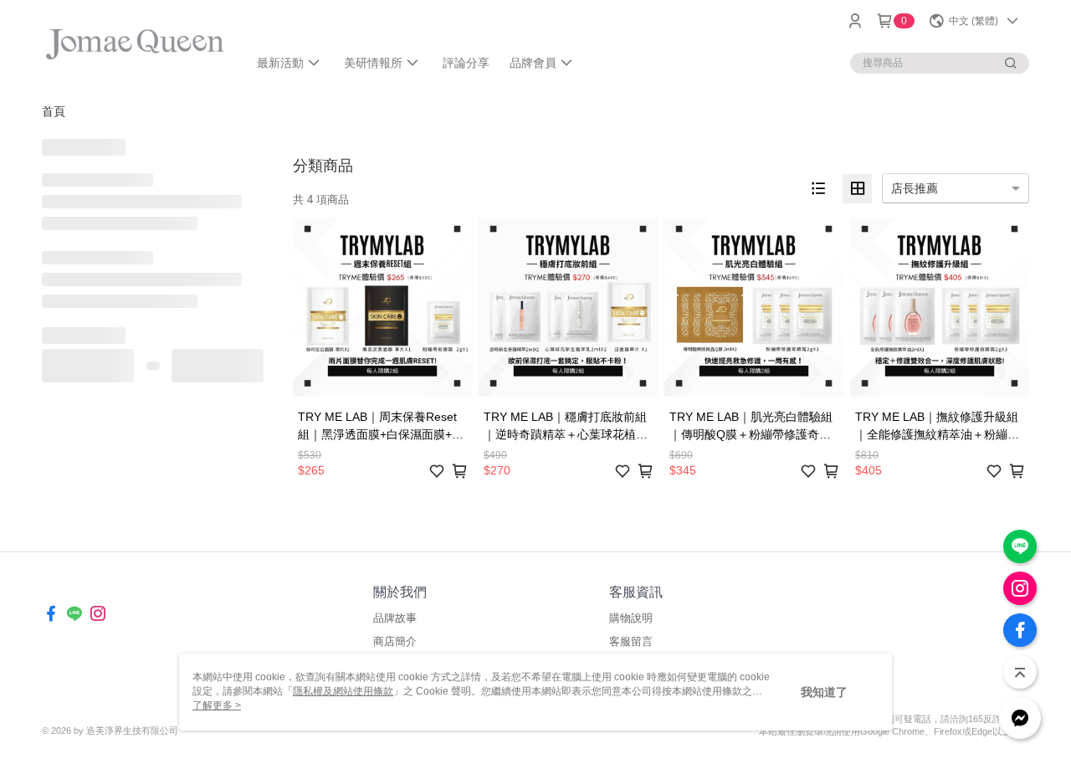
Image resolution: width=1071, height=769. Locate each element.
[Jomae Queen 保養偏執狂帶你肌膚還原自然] (135, 44)
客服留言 (631, 641)
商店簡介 (395, 641)
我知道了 (824, 692)
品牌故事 (395, 618)
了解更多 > (216, 705)
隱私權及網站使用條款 (343, 691)
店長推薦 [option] (914, 188)
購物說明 (631, 618)
